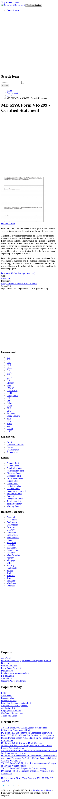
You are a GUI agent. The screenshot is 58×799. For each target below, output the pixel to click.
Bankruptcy (12, 522)
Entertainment (13, 537)
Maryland (5, 278)
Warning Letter (13, 506)
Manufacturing (13, 555)
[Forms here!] (7, 5)
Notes (12, 778)
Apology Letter (13, 463)
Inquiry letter (12, 481)
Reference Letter (14, 493)
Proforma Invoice (9, 665)
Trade (9, 573)
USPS (9, 431)
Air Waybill (6, 658)
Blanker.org (19, 5)
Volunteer (11, 580)
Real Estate (12, 568)
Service (10, 570)
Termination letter (14, 501)
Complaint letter (14, 476)
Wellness (11, 585)
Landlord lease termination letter (15, 673)
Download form (8, 223)
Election (10, 383)
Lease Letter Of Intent (11, 668)
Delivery (10, 530)
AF (8, 357)
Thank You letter (14, 504)
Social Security (13, 416)
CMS (9, 365)
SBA (9, 408)
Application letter (14, 468)
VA (8, 426)
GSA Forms (12, 390)
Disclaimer (38, 790)
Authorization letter (15, 471)
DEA (9, 373)
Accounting (12, 519)
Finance (10, 540)
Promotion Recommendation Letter (16, 703)
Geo (30, 778)
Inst (34, 778)
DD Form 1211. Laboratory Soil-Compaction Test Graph (26, 733)
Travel (9, 578)
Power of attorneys (15, 444)
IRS (8, 400)
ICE (8, 398)
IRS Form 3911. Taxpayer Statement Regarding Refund (26, 660)
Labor (9, 403)
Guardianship (13, 450)
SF (43, 778)
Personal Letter (13, 488)
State (9, 421)
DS (8, 380)
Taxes (9, 423)
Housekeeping (13, 550)
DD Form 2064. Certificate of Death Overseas (21, 743)
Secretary (11, 413)
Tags (24, 778)
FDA (9, 385)
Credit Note (6, 678)
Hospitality (11, 547)
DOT (9, 367)
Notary (10, 447)
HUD (9, 393)
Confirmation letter (15, 478)
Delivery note (7, 671)
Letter (3, 693)
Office (9, 563)
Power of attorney (9, 700)
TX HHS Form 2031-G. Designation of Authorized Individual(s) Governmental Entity (24, 729)
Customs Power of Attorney (13, 681)
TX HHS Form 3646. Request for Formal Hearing (23, 768)
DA (8, 370)
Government (12, 93)
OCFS (10, 406)
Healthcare (11, 542)
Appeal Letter (13, 465)
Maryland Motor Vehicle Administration (19, 283)
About (48, 790)
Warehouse (12, 583)
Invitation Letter (14, 486)
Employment (12, 535)
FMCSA (10, 388)
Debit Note (6, 663)
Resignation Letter (15, 498)
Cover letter (6, 695)
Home (9, 90)
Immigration (12, 395)
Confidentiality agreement (12, 713)
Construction (12, 525)
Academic (11, 517)
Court (9, 442)
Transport (11, 575)
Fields (18, 778)
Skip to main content (10, 2)
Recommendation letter (17, 491)
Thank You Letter (9, 716)
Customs (10, 527)
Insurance (11, 552)
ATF (9, 360)
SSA (9, 418)
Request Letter (13, 496)
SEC (9, 411)
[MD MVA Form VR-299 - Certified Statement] (23, 221)
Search (5, 86)
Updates (4, 778)
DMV (9, 95)
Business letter (7, 698)
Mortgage (11, 560)
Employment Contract (11, 710)
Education (11, 532)
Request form (13, 10)
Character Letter (14, 473)
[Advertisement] (29, 43)
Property (10, 565)
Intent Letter (12, 483)
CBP (9, 362)
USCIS (10, 428)
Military (10, 558)
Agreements (12, 452)
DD (8, 375)
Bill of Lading (7, 676)
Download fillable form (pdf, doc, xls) (18, 273)
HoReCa (11, 545)
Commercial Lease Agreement (14, 705)
